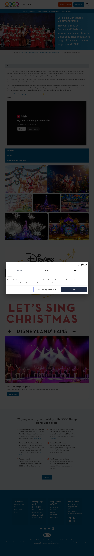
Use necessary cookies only (47, 289)
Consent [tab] (19, 270)
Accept (74, 289)
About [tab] (75, 270)
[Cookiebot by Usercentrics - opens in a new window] (79, 265)
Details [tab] (47, 270)
